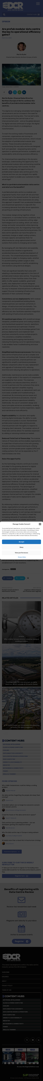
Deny (21, 547)
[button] (40, 524)
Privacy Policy (22, 557)
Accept (21, 542)
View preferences (21, 553)
